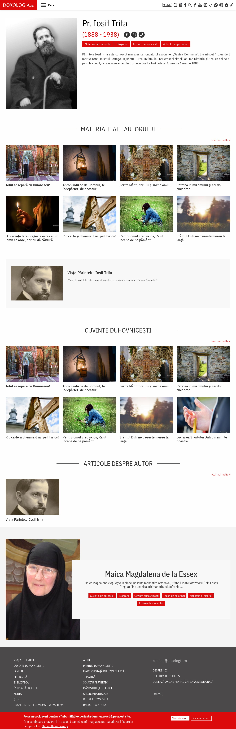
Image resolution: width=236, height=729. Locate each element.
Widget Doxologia (95, 699)
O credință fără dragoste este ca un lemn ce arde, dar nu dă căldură (31, 238)
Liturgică (20, 677)
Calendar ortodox (95, 694)
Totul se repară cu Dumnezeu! (28, 185)
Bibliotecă (21, 682)
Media (18, 694)
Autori (87, 660)
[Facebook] (195, 4)
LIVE (168, 4)
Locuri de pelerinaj (174, 596)
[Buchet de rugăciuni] (185, 4)
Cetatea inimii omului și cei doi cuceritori (199, 187)
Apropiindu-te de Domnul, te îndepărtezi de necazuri (84, 187)
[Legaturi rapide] (232, 5)
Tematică (89, 677)
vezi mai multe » (220, 140)
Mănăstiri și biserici (201, 596)
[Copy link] (142, 35)
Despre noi (160, 670)
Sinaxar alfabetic (95, 682)
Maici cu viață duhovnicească (103, 671)
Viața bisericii (24, 660)
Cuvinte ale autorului (102, 596)
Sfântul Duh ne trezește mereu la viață (201, 238)
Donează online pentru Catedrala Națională (183, 681)
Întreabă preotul (26, 688)
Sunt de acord (180, 718)
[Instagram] (205, 4)
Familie (19, 671)
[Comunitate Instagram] (221, 4)
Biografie (122, 44)
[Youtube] (200, 4)
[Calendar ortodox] (175, 4)
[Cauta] (190, 5)
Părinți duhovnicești (98, 665)
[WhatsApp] (216, 4)
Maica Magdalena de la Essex (151, 574)
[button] (48, 5)
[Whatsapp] (134, 35)
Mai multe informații (55, 726)
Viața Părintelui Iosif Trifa (89, 272)
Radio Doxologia (94, 705)
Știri (17, 699)
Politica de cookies (166, 676)
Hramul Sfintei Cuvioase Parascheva (38, 705)
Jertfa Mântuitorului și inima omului (146, 185)
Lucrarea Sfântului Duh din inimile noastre (202, 439)
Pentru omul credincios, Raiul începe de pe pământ (141, 238)
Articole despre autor (175, 44)
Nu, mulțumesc (201, 718)
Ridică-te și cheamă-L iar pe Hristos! (89, 236)
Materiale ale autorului (98, 44)
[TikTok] (210, 4)
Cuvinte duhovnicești (145, 44)
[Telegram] (226, 4)
